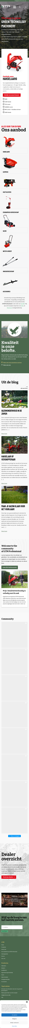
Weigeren (14, 1018)
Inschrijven (4, 931)
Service (3, 956)
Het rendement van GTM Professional (9, 951)
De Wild (23, 303)
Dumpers (3, 968)
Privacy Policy (14, 1026)
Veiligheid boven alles (6, 995)
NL (25, 7)
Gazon (2, 974)
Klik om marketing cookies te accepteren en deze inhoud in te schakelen (14, 900)
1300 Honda (8, 102)
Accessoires (4, 981)
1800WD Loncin (9, 107)
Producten (3, 947)
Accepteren (14, 1015)
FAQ (2, 997)
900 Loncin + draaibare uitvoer (13, 109)
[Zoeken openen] (19, 7)
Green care (3, 949)
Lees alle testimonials (10, 567)
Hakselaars (3, 965)
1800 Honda (8, 112)
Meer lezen (4, 433)
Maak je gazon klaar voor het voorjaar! (9, 992)
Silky (22, 306)
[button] (27, 1002)
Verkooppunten (4, 954)
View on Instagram (15, 836)
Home (2, 944)
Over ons (3, 958)
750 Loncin (7, 104)
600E (6, 99)
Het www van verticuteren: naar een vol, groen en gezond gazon (11, 989)
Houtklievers (4, 970)
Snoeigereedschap (5, 979)
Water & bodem (4, 977)
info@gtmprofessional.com (20, 0)
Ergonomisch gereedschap (7, 972)
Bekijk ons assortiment (11, 95)
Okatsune (9, 308)
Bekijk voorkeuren (14, 1022)
